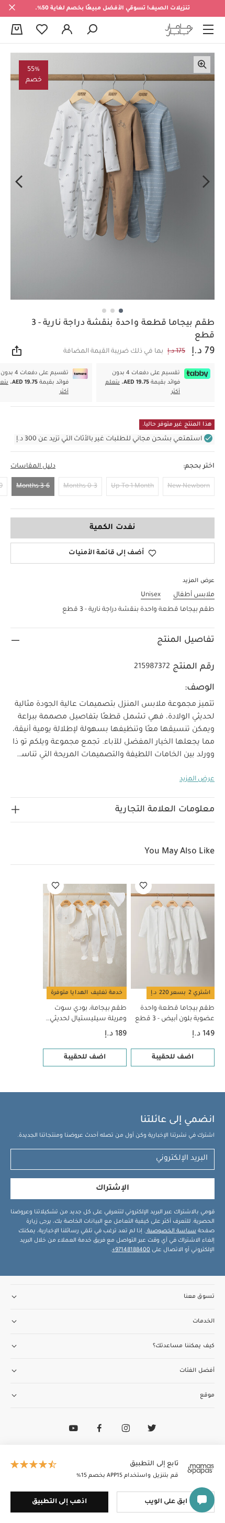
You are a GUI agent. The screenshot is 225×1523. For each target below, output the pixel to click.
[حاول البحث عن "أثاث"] (92, 30)
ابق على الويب (165, 1502)
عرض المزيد (197, 779)
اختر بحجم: (199, 466)
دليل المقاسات (32, 466)
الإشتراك (112, 1188)
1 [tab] (121, 311)
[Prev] (206, 182)
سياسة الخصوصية (170, 1231)
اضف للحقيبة (173, 1057)
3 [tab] (104, 311)
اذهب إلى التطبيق (59, 1502)
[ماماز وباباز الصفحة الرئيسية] (179, 30)
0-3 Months (80, 486)
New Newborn (188, 486)
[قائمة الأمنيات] (143, 885)
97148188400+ (131, 1250)
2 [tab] (112, 311)
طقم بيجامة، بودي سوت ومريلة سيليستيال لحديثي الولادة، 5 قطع (88, 1014)
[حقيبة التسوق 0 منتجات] (16, 30)
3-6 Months (33, 486)
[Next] (18, 182)
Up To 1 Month (132, 486)
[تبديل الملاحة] (208, 30)
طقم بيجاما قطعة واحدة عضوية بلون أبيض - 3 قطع (175, 1014)
